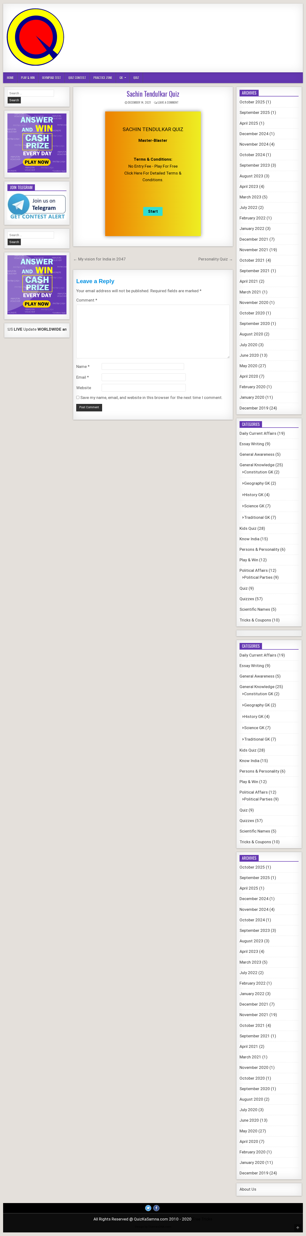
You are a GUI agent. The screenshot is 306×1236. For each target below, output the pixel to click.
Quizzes (247, 598)
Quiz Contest (77, 77)
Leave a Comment (168, 102)
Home (10, 77)
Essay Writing (252, 443)
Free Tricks (202, 1219)
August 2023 (251, 176)
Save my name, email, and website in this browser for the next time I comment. (151, 397)
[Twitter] (148, 1208)
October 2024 (252, 154)
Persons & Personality (259, 549)
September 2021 (255, 270)
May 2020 (248, 365)
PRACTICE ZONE (102, 77)
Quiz (136, 77)
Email (82, 377)
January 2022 (252, 228)
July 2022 (248, 207)
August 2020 (251, 334)
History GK (253, 494)
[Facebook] (156, 1208)
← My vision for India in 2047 (99, 259)
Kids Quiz (248, 528)
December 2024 (254, 133)
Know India (249, 538)
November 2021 (254, 249)
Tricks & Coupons (255, 620)
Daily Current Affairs (258, 433)
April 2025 (249, 123)
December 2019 (254, 408)
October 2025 (252, 102)
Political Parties (258, 577)
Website (83, 387)
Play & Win (28, 77)
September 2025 (255, 112)
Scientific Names (255, 609)
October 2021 (252, 260)
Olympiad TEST (51, 77)
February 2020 (253, 386)
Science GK (254, 506)
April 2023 (249, 186)
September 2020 (255, 323)
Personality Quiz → (215, 259)
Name (83, 366)
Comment (86, 300)
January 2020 (252, 397)
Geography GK (257, 483)
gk (121, 77)
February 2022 (253, 218)
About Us (248, 1189)
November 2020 (254, 302)
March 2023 (250, 197)
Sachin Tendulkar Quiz (153, 94)
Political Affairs (254, 570)
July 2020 (248, 344)
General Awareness (257, 454)
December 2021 (254, 239)
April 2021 (249, 281)
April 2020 (249, 376)
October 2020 (252, 313)
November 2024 (254, 144)
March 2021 (250, 292)
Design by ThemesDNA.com (153, 1226)
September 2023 (255, 165)
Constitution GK (258, 472)
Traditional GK (257, 517)
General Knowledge (257, 464)
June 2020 (249, 355)
